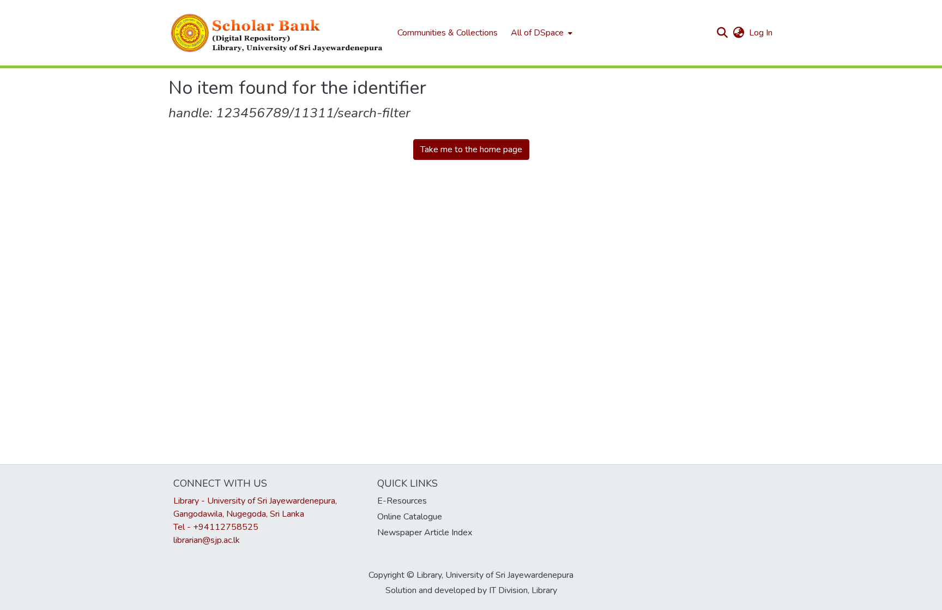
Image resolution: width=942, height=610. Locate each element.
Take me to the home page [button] (471, 149)
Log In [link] (761, 33)
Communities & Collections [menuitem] (447, 33)
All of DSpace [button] (537, 33)
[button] (277, 33)
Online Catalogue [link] (409, 517)
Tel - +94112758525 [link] (215, 527)
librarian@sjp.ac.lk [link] (206, 540)
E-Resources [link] (402, 501)
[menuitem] (540, 32)
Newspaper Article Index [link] (424, 533)
